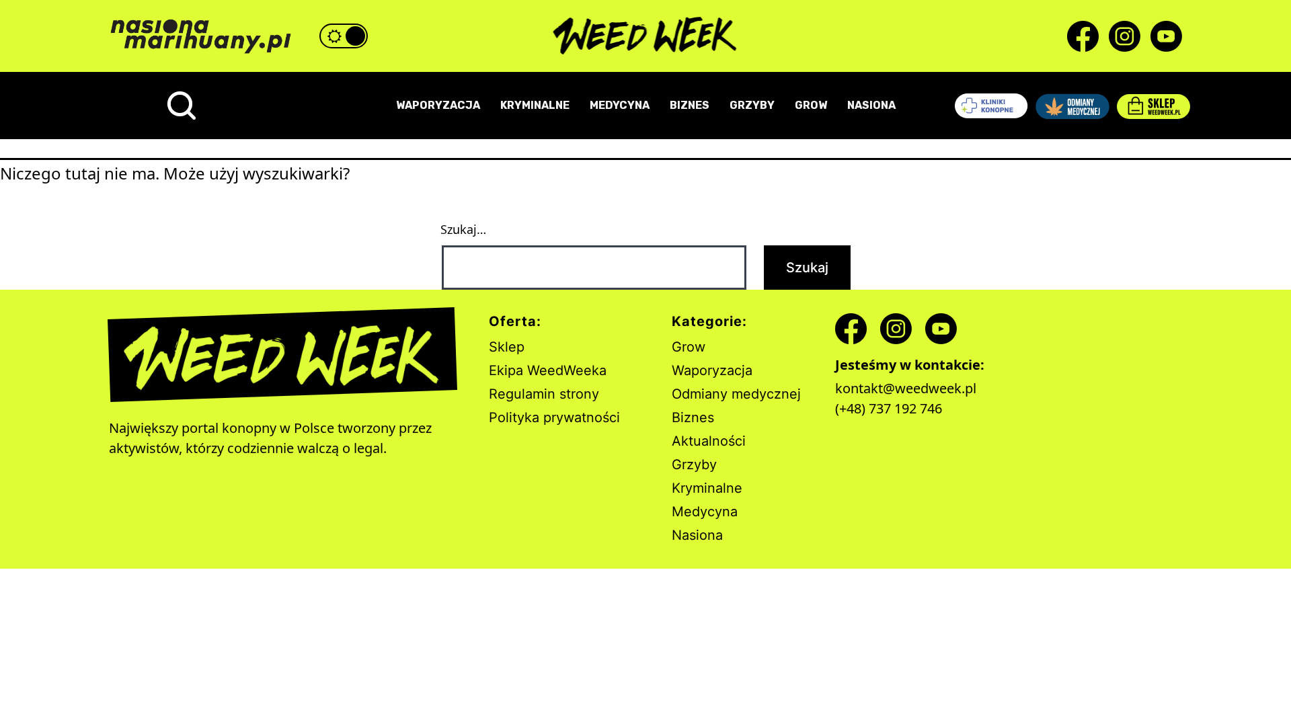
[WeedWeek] (646, 36)
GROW (811, 105)
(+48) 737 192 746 (888, 408)
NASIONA (871, 105)
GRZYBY (752, 105)
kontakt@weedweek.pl (905, 388)
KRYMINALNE (535, 105)
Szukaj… (463, 229)
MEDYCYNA (620, 105)
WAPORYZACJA (438, 105)
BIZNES (689, 105)
